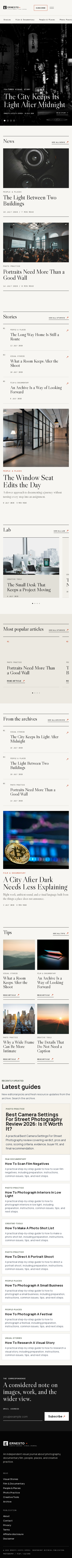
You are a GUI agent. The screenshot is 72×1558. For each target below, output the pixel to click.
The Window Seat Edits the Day (28, 481)
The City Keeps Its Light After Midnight (34, 100)
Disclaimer (8, 1538)
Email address (11, 1409)
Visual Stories (10, 1479)
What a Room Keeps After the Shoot (15, 982)
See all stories (59, 317)
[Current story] (4, 120)
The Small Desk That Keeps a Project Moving (29, 587)
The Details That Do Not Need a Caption (50, 1046)
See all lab (61, 530)
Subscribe (40, 8)
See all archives (58, 719)
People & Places (47, 20)
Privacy (7, 1525)
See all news (60, 142)
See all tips (61, 933)
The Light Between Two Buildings (29, 200)
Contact (8, 1520)
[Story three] (11, 120)
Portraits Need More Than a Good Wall (34, 274)
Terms (6, 1529)
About (6, 1516)
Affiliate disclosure (13, 1534)
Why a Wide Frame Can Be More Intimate (18, 1046)
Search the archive (23, 1098)
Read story (62, 113)
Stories (7, 20)
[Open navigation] (52, 8)
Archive (7, 1501)
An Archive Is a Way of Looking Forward (50, 982)
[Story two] (8, 120)
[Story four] (14, 120)
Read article (16, 681)
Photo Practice (11, 1492)
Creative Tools (11, 1497)
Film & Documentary (25, 20)
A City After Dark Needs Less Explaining (35, 883)
